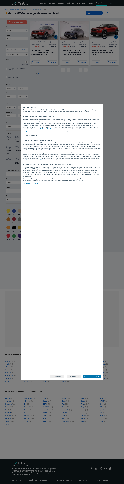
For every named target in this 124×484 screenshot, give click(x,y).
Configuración (74, 376)
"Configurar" (26, 160)
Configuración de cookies (30, 131)
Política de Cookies (46, 129)
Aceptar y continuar (92, 376)
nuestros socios (49, 153)
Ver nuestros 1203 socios (31, 183)
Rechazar (57, 376)
